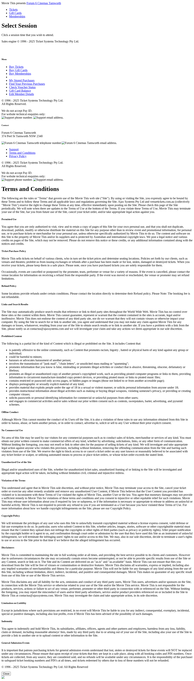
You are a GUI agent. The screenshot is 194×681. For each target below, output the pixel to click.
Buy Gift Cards (18, 70)
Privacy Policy (18, 156)
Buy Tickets (16, 66)
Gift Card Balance (20, 90)
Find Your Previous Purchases (27, 83)
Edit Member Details (21, 94)
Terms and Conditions (22, 152)
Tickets (13, 9)
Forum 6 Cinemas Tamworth (44, 3)
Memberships (17, 16)
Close (6, 673)
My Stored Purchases (21, 80)
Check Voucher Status (22, 87)
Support (14, 149)
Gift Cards (15, 13)
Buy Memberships (20, 73)
